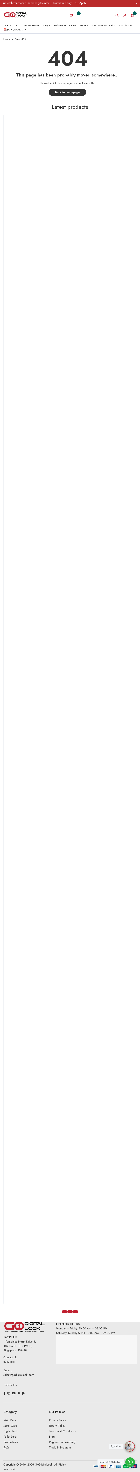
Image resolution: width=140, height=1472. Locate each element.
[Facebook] (4, 1393)
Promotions (10, 1442)
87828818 (9, 1362)
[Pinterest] (19, 1393)
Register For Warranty (62, 1442)
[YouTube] (14, 1393)
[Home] (15, 15)
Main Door (10, 1420)
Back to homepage (67, 92)
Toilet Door (10, 1437)
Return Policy (57, 1426)
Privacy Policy (57, 1420)
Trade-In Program (60, 1447)
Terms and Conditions (62, 1431)
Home (6, 39)
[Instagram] (8, 1393)
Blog (52, 1437)
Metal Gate (10, 1426)
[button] (64, 1311)
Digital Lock (10, 1431)
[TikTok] (23, 1393)
